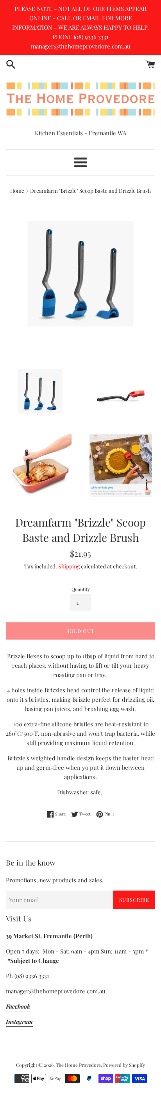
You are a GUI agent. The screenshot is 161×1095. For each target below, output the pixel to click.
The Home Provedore (78, 1065)
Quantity (81, 589)
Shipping (69, 566)
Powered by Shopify (124, 1065)
